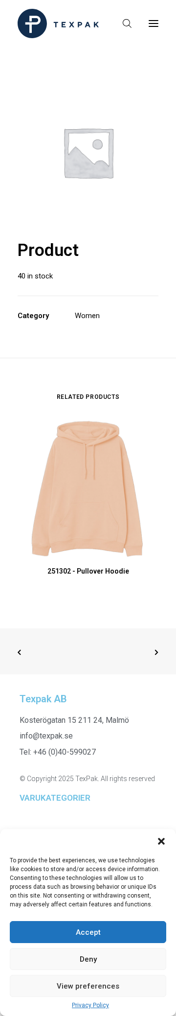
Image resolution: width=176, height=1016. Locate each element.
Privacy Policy (90, 1005)
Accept (88, 932)
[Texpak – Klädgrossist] (58, 23)
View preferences (88, 986)
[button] (161, 841)
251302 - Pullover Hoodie (88, 571)
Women (87, 315)
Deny (88, 959)
